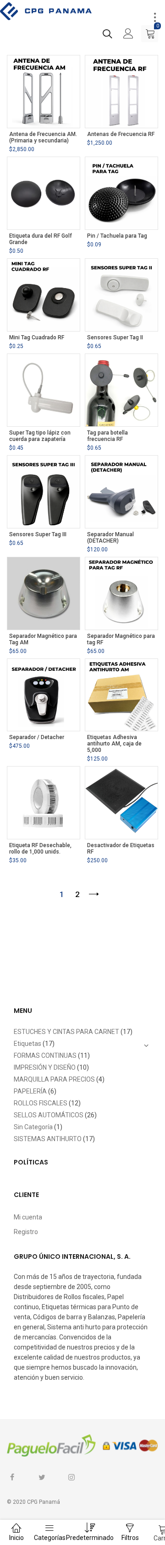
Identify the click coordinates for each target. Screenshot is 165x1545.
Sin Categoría (33, 1127)
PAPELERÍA (30, 1091)
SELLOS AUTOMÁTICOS (48, 1115)
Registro (26, 1231)
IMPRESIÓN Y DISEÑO (45, 1067)
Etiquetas (27, 1043)
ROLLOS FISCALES (40, 1103)
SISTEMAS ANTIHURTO (48, 1138)
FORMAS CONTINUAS (45, 1055)
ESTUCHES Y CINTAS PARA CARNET (66, 1031)
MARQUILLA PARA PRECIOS (54, 1079)
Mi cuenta (28, 1217)
